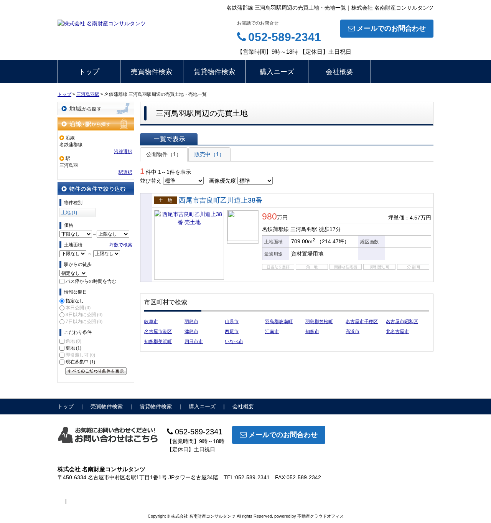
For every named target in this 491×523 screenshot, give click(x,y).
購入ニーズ (277, 72)
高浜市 (352, 331)
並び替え (150, 181)
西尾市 (232, 331)
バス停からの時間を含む (91, 281)
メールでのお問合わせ (391, 28)
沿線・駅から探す (96, 123)
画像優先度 (222, 181)
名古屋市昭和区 (402, 321)
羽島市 (191, 321)
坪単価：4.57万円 (409, 217)
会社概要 (339, 72)
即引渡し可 (80, 355)
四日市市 (194, 341)
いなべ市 (234, 341)
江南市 (272, 331)
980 (269, 216)
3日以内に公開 (84, 314)
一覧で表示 (169, 139)
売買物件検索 (151, 72)
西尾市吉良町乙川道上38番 (220, 200)
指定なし (75, 301)
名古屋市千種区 (362, 321)
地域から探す (96, 108)
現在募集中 (80, 362)
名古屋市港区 (158, 331)
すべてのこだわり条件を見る (96, 371)
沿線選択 (123, 151)
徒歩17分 (330, 229)
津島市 (191, 331)
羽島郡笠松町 (319, 321)
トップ (89, 72)
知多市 (312, 331)
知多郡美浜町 (158, 341)
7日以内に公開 (84, 321)
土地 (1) (69, 212)
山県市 (232, 321)
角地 (73, 341)
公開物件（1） (163, 154)
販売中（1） (209, 154)
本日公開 (78, 307)
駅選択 (125, 172)
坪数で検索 (120, 244)
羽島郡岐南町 (279, 321)
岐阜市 (151, 321)
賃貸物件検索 (214, 72)
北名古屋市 (397, 331)
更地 (73, 348)
